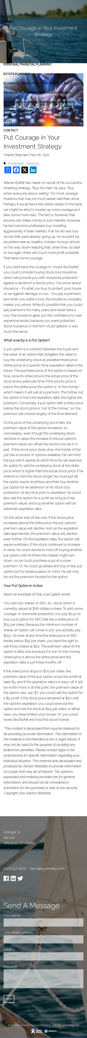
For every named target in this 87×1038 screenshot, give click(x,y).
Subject (25, 949)
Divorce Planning (18, 111)
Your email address (34, 933)
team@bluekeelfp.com (47, 869)
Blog (7, 121)
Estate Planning (17, 74)
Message (26, 966)
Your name (28, 916)
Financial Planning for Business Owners (37, 92)
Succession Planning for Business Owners (39, 102)
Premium (33, 163)
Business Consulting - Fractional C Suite (38, 83)
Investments (16, 163)
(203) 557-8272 (15, 869)
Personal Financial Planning (27, 64)
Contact (10, 130)
